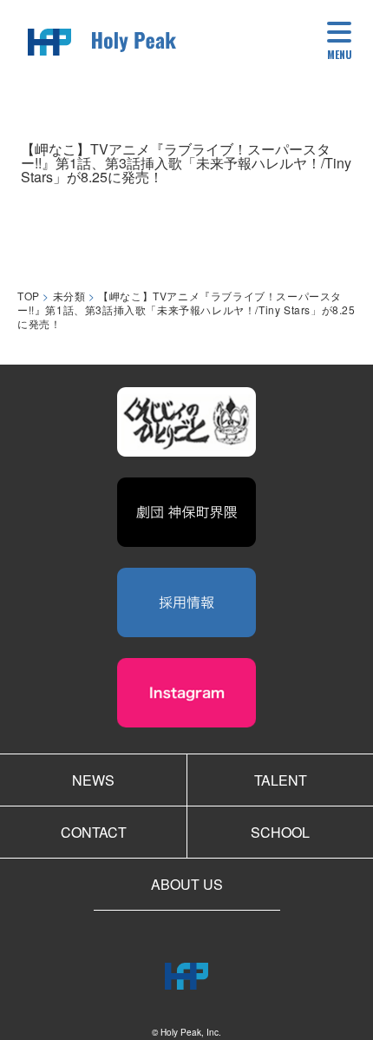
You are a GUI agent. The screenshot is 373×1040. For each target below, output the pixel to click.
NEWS (93, 780)
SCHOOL (280, 832)
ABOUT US (187, 884)
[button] (339, 43)
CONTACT (94, 832)
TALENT (280, 780)
